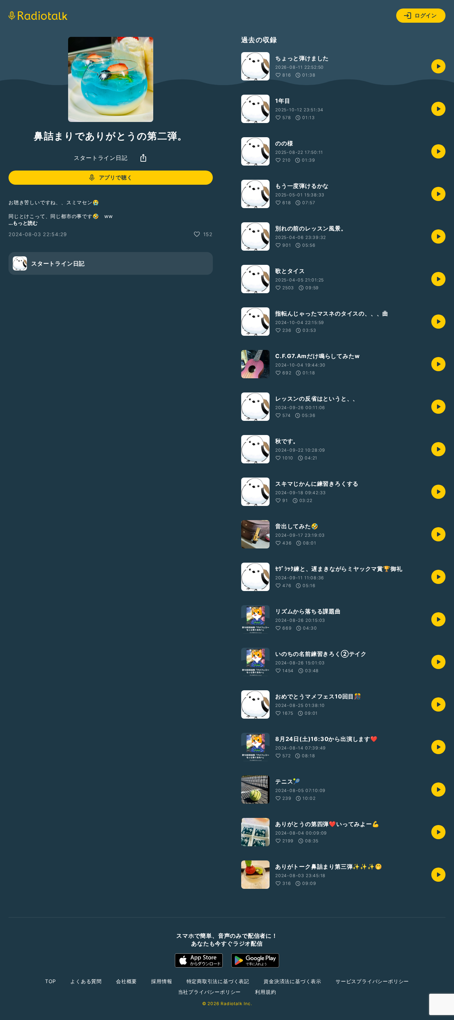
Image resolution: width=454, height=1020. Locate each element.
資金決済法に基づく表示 (292, 981)
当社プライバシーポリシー (209, 992)
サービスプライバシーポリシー (372, 981)
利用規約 (265, 992)
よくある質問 (86, 981)
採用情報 (161, 981)
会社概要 (126, 981)
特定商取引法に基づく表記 (218, 981)
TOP (50, 981)
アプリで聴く (116, 177)
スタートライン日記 (100, 157)
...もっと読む (23, 223)
